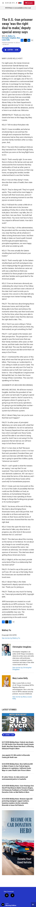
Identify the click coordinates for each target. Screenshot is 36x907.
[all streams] (33, 904)
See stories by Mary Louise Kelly (22, 698)
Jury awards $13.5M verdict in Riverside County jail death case (16, 756)
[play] (3, 905)
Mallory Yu (11, 36)
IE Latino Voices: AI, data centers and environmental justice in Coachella (15, 778)
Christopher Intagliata (9, 38)
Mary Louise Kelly (20, 678)
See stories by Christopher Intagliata (22, 668)
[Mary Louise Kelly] (6, 681)
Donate (30, 3)
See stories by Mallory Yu (11, 638)
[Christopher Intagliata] (6, 650)
